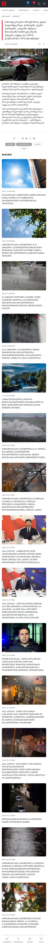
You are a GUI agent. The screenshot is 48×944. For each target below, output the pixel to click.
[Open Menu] (44, 4)
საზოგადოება (24, 144)
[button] (9, 10)
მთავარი (6, 16)
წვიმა (24, 148)
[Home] (4, 4)
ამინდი (16, 16)
